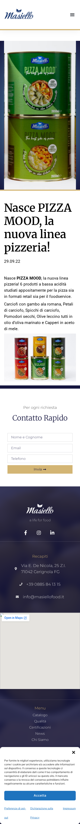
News (40, 733)
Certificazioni (40, 727)
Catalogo (40, 715)
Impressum (69, 808)
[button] (73, 752)
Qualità (40, 721)
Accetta (40, 795)
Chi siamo (40, 740)
